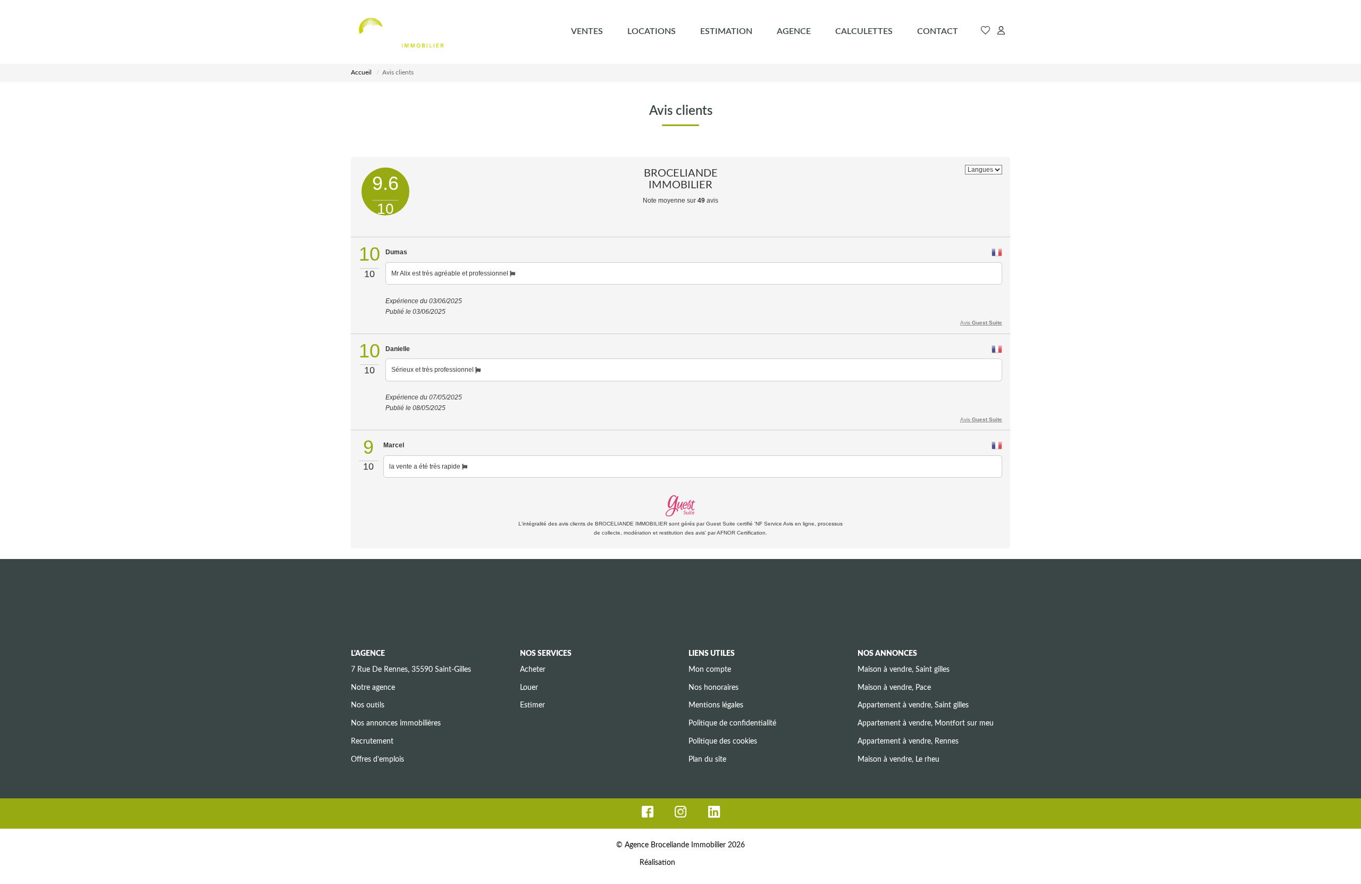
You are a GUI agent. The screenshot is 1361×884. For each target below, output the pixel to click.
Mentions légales (715, 705)
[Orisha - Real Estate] (699, 862)
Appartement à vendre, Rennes (908, 741)
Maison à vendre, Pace (894, 687)
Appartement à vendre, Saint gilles (913, 705)
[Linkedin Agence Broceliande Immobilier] (714, 815)
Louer (529, 687)
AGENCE (794, 31)
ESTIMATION (726, 31)
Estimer (532, 705)
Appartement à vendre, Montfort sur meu (926, 723)
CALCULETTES (864, 31)
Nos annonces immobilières (396, 723)
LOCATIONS (651, 31)
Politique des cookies (722, 741)
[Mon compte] (1001, 31)
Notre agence (373, 687)
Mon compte (709, 669)
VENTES (587, 31)
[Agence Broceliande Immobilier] (401, 32)
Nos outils (367, 705)
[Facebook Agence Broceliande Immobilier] (647, 815)
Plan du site (707, 759)
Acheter (532, 669)
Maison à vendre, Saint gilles (904, 669)
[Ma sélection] (985, 31)
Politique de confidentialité (732, 723)
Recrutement (372, 741)
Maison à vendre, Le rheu (898, 759)
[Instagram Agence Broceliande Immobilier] (681, 815)
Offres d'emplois (377, 759)
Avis (981, 323)
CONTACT (937, 31)
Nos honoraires (713, 687)
